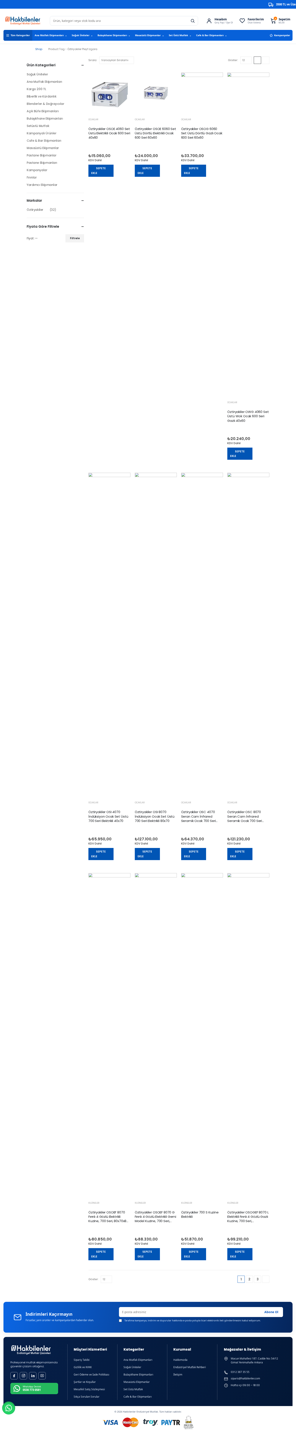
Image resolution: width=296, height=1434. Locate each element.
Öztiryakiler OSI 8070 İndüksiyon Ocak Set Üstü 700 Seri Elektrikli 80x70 (154, 816)
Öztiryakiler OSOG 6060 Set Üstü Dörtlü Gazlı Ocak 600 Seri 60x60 (201, 133)
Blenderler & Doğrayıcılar (45, 104)
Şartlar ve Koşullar (85, 1382)
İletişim (177, 1374)
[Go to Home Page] (28, 49)
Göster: (233, 60)
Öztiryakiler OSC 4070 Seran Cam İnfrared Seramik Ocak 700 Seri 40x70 (198, 818)
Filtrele (75, 238)
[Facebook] (14, 1375)
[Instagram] (23, 1375)
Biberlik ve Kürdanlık (41, 96)
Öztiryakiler (35, 210)
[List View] (265, 60)
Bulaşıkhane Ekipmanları (114, 35)
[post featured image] (109, 94)
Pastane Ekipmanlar (41, 155)
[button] (8, 1408)
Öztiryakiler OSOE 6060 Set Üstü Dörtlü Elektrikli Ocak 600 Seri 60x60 (155, 133)
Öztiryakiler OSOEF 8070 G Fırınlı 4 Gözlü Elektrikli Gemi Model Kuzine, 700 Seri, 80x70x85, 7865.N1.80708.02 (155, 1221)
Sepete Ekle (98, 170)
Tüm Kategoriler (20, 35)
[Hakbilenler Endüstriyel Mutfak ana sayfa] (31, 1350)
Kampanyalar (282, 35)
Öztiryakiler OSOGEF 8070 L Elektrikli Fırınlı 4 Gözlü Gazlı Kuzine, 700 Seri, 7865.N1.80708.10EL (247, 1219)
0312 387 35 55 (240, 1372)
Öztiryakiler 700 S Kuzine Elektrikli (200, 1214)
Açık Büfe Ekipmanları (43, 111)
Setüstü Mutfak (38, 126)
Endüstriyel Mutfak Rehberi (189, 1367)
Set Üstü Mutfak (180, 35)
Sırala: (92, 60)
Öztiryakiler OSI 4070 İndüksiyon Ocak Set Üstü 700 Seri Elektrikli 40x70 (108, 816)
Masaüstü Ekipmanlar (149, 35)
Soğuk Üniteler (82, 35)
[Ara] (192, 20)
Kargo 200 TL (36, 89)
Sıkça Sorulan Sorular (86, 1396)
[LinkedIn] (32, 1375)
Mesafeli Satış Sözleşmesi (89, 1389)
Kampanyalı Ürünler (41, 133)
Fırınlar (32, 177)
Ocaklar (93, 119)
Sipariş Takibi (81, 1360)
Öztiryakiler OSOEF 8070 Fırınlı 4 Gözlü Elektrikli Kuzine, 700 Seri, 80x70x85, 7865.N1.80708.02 (108, 1219)
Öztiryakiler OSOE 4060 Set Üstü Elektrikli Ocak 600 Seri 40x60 (109, 133)
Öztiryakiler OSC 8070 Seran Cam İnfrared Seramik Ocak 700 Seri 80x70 (244, 818)
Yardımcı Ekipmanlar (42, 185)
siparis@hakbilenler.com (245, 1378)
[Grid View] (257, 60)
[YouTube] (42, 1375)
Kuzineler (93, 1203)
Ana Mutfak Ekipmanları (51, 35)
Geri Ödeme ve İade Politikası (91, 1374)
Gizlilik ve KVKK (83, 1367)
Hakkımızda (180, 1360)
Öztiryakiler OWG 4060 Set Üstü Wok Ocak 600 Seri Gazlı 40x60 (248, 416)
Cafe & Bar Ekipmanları (211, 35)
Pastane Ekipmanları (42, 163)
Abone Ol (271, 1312)
